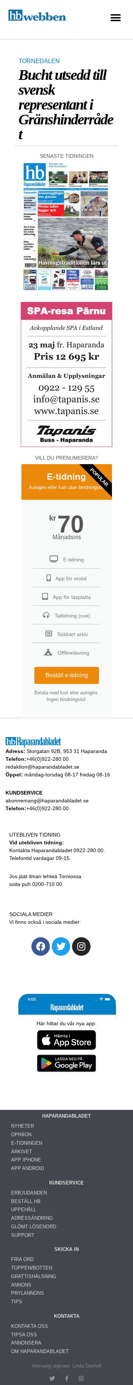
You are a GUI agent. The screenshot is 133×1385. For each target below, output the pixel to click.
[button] (115, 17)
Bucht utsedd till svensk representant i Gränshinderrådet (65, 104)
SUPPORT (22, 1235)
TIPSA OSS (24, 1334)
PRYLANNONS (27, 1293)
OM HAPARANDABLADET (40, 1351)
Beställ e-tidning (66, 675)
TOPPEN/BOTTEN (31, 1268)
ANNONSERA (26, 1343)
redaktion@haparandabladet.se (42, 767)
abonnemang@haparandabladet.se (47, 801)
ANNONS (21, 1285)
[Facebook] (40, 946)
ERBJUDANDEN (29, 1193)
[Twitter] (61, 946)
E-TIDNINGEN (26, 1143)
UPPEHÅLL (23, 1209)
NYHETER (22, 1126)
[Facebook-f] (66, 1378)
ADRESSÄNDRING (32, 1218)
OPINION (21, 1134)
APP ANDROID (27, 1168)
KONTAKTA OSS (29, 1326)
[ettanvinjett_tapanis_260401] (66, 446)
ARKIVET (21, 1151)
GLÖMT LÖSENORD (33, 1226)
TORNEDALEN (39, 61)
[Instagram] (81, 946)
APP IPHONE (26, 1160)
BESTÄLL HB (26, 1201)
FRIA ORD (22, 1259)
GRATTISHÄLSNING (33, 1276)
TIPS (16, 1301)
